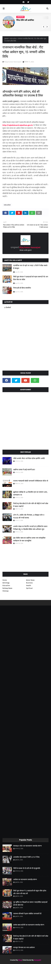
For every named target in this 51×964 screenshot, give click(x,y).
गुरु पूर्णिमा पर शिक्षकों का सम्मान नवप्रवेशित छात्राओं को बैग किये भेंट (30, 903)
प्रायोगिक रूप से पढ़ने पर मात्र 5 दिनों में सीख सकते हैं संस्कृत (30, 266)
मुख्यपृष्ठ (6, 38)
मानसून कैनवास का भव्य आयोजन (24, 947)
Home (4, 580)
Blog (20, 960)
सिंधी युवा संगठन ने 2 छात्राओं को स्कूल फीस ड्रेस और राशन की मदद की (29, 892)
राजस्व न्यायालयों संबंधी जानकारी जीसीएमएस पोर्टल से (30, 481)
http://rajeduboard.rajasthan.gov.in (17, 125)
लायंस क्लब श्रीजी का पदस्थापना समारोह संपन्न (28, 925)
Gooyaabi (37, 960)
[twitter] (28, 2)
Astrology (5, 583)
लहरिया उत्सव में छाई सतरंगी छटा (24, 470)
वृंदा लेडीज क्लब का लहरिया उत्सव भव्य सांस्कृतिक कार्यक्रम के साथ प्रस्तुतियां (29, 539)
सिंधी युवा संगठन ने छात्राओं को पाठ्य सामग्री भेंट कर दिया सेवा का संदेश (30, 278)
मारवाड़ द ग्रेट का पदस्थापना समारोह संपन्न (27, 846)
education (13, 38)
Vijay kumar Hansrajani (13, 62)
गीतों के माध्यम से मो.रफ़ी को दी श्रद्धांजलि (26, 868)
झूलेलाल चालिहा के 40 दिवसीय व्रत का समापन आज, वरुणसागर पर (30, 493)
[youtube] (25, 380)
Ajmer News (30, 580)
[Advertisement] (25, 420)
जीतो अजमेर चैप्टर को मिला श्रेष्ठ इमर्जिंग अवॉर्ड (29, 458)
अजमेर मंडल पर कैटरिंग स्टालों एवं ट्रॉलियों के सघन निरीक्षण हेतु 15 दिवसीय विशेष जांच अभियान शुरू (30, 527)
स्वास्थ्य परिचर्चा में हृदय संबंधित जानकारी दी (27, 914)
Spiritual (29, 588)
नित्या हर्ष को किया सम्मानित (22, 288)
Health (28, 585)
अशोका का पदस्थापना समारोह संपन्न (25, 879)
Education (6, 585)
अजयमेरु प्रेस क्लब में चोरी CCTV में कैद (26, 857)
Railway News (7, 588)
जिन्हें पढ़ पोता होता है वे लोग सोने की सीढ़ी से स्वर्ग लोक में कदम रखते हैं (30, 504)
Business (29, 583)
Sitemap (5, 591)
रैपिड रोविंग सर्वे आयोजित (25, 20)
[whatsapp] (35, 380)
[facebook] (23, 2)
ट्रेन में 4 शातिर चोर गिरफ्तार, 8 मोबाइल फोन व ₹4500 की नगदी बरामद (28, 516)
